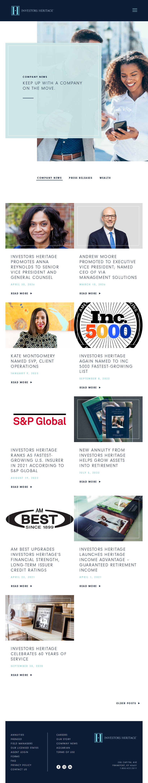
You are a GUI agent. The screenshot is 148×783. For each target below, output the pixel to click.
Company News (49, 177)
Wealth (105, 177)
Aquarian (63, 747)
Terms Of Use (65, 752)
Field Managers (22, 743)
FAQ (13, 760)
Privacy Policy (21, 765)
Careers (61, 735)
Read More (19, 293)
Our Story (63, 739)
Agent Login (19, 752)
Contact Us (19, 769)
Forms (15, 756)
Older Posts (126, 703)
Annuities (17, 735)
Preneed (16, 739)
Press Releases (80, 177)
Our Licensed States (24, 747)
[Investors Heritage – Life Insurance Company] (32, 10)
